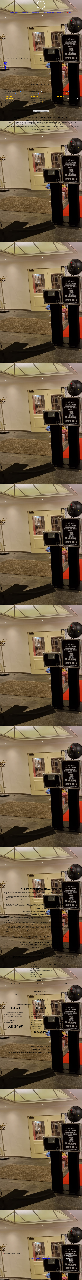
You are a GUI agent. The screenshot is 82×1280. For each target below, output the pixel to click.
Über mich (60, 12)
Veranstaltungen (35, 12)
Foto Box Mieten (14, 12)
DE (70, 12)
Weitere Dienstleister (48, 12)
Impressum (38, 1258)
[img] (41, 5)
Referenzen (25, 12)
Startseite (33, 1258)
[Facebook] (5, 68)
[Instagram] (5, 63)
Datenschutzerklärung (46, 1258)
